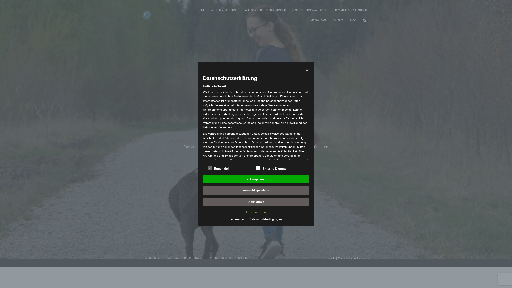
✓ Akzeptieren (256, 179)
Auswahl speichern (256, 190)
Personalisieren (256, 212)
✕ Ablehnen (256, 201)
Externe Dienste (274, 168)
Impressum (237, 219)
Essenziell (221, 168)
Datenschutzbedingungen (265, 219)
